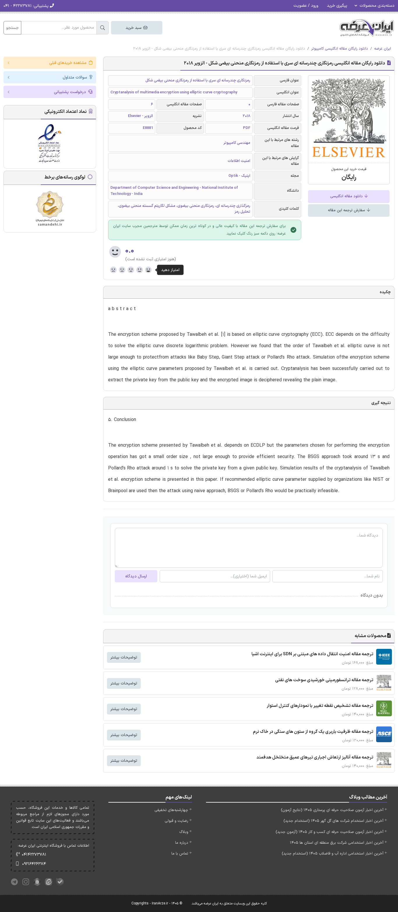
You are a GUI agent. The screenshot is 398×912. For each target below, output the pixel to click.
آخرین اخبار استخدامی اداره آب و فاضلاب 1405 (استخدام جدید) (332, 854)
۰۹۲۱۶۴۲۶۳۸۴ (34, 864)
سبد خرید (134, 28)
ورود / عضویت (305, 6)
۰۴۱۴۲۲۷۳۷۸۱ (34, 855)
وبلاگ (183, 832)
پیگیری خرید (337, 6)
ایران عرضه (382, 49)
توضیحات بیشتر (123, 657)
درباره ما (181, 843)
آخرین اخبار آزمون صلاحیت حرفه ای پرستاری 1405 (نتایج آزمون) (332, 810)
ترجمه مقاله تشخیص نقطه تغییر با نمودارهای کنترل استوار (320, 706)
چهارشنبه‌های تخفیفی (171, 810)
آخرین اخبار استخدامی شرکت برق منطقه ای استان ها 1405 (336, 843)
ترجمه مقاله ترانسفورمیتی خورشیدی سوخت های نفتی (324, 680)
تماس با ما (179, 854)
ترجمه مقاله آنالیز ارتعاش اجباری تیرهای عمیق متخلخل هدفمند (314, 757)
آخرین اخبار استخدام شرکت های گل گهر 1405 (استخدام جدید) (333, 821)
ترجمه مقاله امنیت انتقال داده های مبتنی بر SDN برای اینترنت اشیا (312, 654)
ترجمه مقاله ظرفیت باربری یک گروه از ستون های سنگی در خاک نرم (313, 731)
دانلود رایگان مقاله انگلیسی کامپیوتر (339, 49)
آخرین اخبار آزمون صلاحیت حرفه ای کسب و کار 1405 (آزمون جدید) (329, 832)
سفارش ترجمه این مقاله (347, 210)
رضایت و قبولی (176, 821)
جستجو (12, 28)
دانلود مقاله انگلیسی (347, 196)
